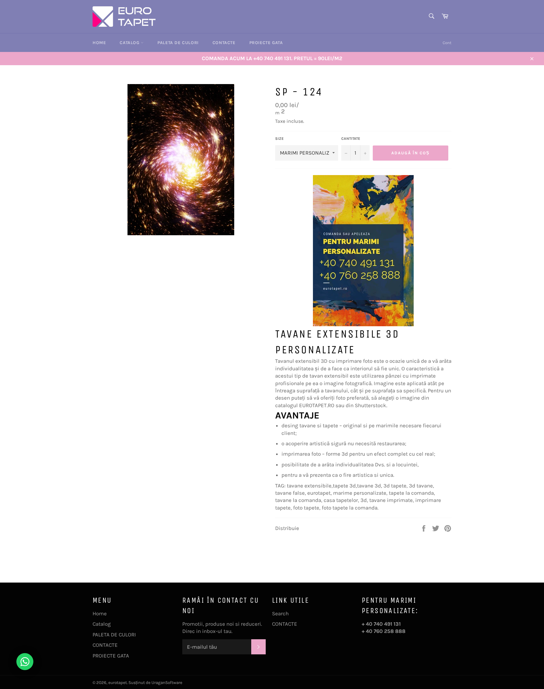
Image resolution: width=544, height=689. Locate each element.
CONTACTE (223, 42)
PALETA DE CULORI (178, 42)
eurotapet (117, 682)
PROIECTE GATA (266, 42)
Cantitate (350, 138)
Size (279, 138)
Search (280, 613)
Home (99, 42)
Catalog (130, 42)
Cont (447, 42)
